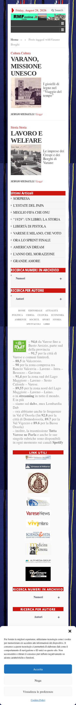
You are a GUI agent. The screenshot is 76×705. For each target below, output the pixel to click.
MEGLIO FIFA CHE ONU (31, 212)
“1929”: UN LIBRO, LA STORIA (36, 219)
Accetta (38, 669)
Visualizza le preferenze (38, 691)
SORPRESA (21, 198)
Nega (38, 680)
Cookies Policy (38, 700)
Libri (47, 324)
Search (58, 10)
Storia (57, 319)
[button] (70, 631)
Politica (17, 315)
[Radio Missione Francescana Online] (38, 16)
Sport (46, 319)
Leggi (39, 114)
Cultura (42, 315)
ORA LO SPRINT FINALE (31, 240)
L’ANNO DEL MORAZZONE (34, 254)
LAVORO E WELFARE (26, 137)
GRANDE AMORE (26, 261)
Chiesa (30, 315)
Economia (57, 315)
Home (14, 39)
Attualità (51, 310)
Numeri (39, 278)
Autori (39, 299)
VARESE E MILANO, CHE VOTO (37, 233)
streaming (26, 395)
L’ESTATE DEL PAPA (28, 205)
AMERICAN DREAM (28, 247)
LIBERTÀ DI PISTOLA (29, 226)
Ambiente (20, 319)
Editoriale (35, 310)
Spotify (57, 442)
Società (34, 319)
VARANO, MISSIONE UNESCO (26, 66)
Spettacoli (34, 324)
